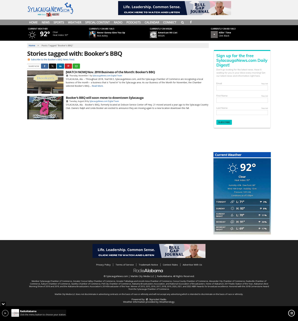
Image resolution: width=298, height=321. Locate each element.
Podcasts (133, 22)
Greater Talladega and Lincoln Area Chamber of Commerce (144, 281)
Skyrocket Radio (157, 299)
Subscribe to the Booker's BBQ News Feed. (53, 59)
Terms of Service (124, 264)
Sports (59, 22)
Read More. (97, 85)
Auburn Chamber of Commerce (55, 283)
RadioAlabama (164, 276)
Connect (169, 22)
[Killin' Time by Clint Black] (214, 34)
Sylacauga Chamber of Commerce (56, 281)
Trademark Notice (148, 264)
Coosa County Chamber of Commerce (190, 281)
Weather (74, 22)
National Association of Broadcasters (187, 283)
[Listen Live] (120, 34)
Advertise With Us (192, 264)
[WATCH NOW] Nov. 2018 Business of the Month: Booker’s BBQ (110, 72)
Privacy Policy (103, 264)
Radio (118, 22)
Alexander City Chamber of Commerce (227, 281)
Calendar (152, 22)
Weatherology (166, 301)
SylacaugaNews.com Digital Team (107, 75)
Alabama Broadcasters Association (148, 283)
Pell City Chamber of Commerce (116, 283)
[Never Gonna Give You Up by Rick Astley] (92, 34)
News (46, 22)
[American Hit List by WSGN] (153, 34)
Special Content (97, 22)
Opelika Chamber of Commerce (86, 283)
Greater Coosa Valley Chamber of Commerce (94, 281)
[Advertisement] (174, 8)
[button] (182, 22)
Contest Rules (170, 264)
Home (33, 22)
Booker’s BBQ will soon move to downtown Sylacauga (105, 98)
